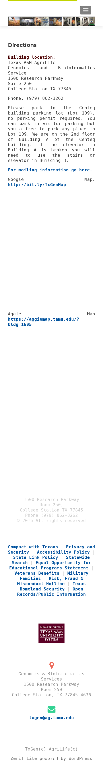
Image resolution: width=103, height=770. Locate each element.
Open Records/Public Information (51, 592)
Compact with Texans (33, 546)
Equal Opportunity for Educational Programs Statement (50, 565)
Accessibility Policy (63, 552)
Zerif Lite (25, 758)
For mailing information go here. (50, 169)
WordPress (79, 758)
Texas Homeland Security (53, 586)
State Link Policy (35, 557)
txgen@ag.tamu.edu (51, 717)
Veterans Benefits (37, 573)
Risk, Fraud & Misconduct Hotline (50, 581)
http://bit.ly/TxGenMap (37, 184)
